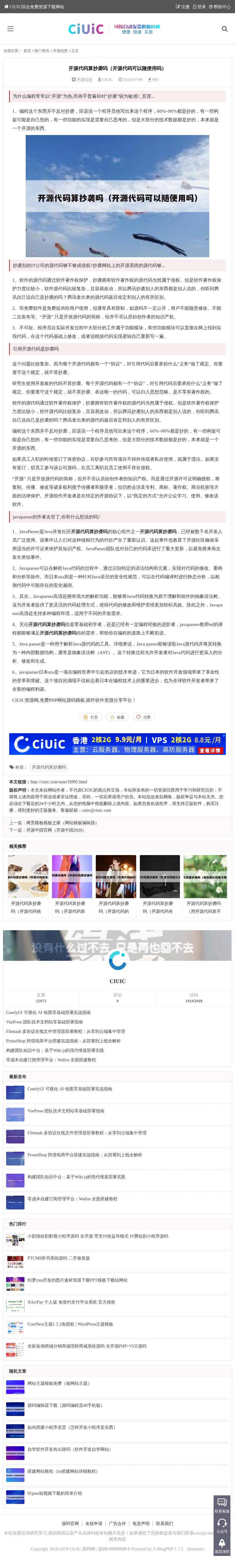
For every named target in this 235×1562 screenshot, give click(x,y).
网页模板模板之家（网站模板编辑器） (62, 823)
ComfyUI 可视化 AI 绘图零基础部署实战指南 (48, 1012)
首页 (27, 51)
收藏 (120, 717)
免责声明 (141, 1523)
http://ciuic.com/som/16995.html (59, 782)
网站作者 (56, 790)
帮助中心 (222, 7)
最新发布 (17, 1076)
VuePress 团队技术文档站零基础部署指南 (44, 1022)
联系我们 (164, 1523)
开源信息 (60, 51)
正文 (75, 51)
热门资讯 (42, 51)
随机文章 (17, 1371)
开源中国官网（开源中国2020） (56, 830)
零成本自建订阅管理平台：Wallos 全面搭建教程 (51, 1060)
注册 (185, 7)
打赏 (94, 717)
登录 (201, 7)
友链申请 (94, 1523)
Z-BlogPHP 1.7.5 (168, 1549)
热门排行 (17, 1224)
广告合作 (117, 1523)
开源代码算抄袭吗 (49, 767)
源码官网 (70, 1523)
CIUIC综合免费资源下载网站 (37, 7)
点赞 (147, 717)
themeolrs (195, 1549)
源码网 (88, 1549)
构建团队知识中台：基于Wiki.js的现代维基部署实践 (55, 1050)
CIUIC (107, 79)
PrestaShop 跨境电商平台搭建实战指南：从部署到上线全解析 (63, 1041)
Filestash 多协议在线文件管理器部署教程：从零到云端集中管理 (65, 1031)
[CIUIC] (117, 28)
